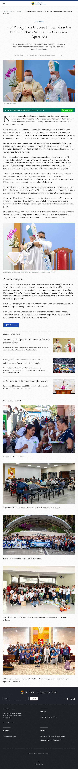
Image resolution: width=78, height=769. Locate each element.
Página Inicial (12, 325)
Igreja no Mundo (45, 740)
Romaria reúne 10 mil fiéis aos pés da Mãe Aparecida (22, 558)
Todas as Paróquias (9, 736)
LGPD (55, 717)
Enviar (34, 699)
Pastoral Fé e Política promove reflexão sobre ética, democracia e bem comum (31, 508)
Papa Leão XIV (57, 740)
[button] (4, 3)
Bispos (49, 717)
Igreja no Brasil (60, 736)
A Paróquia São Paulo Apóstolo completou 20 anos (26, 381)
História (43, 717)
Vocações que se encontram (13, 456)
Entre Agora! (68, 110)
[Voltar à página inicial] (39, 3)
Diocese (61, 55)
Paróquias (6, 730)
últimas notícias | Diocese (12, 401)
